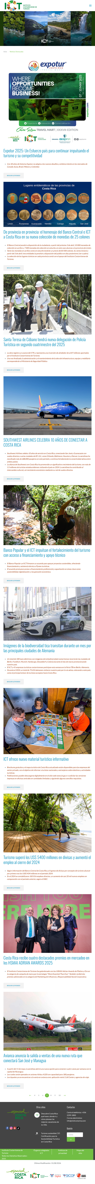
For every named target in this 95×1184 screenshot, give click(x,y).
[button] (90, 5)
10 (60, 1095)
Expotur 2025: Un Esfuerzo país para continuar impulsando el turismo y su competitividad (46, 153)
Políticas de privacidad (62, 1151)
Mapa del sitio (80, 1151)
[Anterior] (30, 1095)
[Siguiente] (64, 1095)
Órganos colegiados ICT (41, 1151)
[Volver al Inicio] (20, 5)
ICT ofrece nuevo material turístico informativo (36, 759)
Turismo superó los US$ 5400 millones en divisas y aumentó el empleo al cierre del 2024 (47, 859)
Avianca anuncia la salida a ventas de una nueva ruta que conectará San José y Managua (42, 1057)
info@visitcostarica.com (76, 1121)
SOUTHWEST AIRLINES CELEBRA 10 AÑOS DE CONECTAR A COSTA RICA (45, 442)
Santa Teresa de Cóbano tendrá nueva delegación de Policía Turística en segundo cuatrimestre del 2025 (44, 341)
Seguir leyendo (13, 175)
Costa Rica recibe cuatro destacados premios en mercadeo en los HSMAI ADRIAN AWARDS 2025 (46, 960)
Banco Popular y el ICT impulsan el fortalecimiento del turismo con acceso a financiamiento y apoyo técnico (46, 552)
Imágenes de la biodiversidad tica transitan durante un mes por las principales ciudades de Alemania (47, 647)
